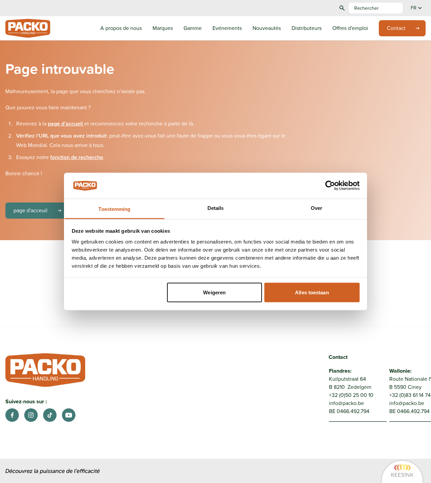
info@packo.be (346, 403)
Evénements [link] (227, 28)
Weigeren (214, 292)
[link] (356, 471)
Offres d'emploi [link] (350, 28)
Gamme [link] (193, 28)
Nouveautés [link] (267, 28)
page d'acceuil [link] (30, 210)
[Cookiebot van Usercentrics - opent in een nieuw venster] (330, 186)
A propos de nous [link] (121, 28)
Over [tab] (316, 208)
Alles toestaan (312, 292)
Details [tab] (215, 208)
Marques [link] (163, 28)
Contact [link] (396, 28)
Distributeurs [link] (307, 28)
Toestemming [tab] (114, 209)
